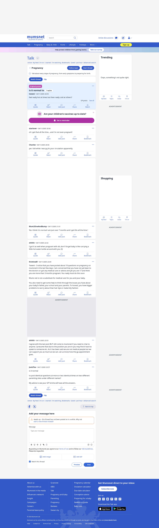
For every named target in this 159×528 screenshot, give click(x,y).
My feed (103, 99)
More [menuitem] (92, 45)
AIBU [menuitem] (53, 487)
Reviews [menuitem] (54, 506)
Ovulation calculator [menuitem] (82, 487)
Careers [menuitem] (30, 506)
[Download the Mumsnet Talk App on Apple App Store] (104, 509)
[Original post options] (93, 86)
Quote (35, 107)
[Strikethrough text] (37, 444)
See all (91, 101)
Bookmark (87, 139)
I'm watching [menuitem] (56, 63)
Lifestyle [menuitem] (72, 45)
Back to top (89, 407)
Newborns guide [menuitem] (81, 502)
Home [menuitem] (62, 45)
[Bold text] (31, 444)
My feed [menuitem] (36, 63)
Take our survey (96, 50)
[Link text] (43, 444)
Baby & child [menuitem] (52, 45)
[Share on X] (34, 406)
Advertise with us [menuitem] (34, 487)
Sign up (126, 45)
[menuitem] (99, 499)
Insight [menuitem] (30, 498)
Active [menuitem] (30, 63)
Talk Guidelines (87, 449)
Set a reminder (63, 120)
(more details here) (110, 520)
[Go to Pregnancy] (30, 68)
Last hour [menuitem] (79, 63)
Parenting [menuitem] (55, 498)
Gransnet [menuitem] (54, 483)
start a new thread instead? (44, 421)
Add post (61, 107)
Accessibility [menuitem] (78, 524)
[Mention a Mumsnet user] (88, 444)
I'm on (127, 99)
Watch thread (36, 79)
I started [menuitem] (48, 63)
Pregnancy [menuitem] (38, 45)
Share (74, 107)
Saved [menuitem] (73, 63)
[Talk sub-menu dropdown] (37, 58)
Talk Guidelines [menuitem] (89, 524)
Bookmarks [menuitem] (66, 63)
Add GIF (79, 457)
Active (119, 99)
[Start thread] (123, 38)
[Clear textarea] (46, 444)
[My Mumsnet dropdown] (130, 38)
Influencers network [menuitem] (35, 494)
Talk (30, 58)
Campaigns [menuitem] (31, 502)
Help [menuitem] (28, 524)
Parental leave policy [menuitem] (35, 510)
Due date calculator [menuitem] (82, 490)
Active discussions (105, 38)
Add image (47, 457)
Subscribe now (107, 489)
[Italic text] (40, 444)
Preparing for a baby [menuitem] (82, 498)
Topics (111, 99)
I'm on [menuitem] (41, 63)
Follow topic (73, 68)
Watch (87, 107)
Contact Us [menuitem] (36, 524)
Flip (45, 79)
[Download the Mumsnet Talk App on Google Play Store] (119, 509)
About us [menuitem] (31, 483)
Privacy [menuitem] (56, 524)
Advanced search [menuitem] (90, 63)
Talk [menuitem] (28, 45)
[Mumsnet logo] (35, 38)
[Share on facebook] (29, 406)
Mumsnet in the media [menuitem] (36, 490)
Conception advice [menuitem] (81, 494)
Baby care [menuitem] (78, 506)
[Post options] (93, 128)
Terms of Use (64, 449)
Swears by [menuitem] (55, 510)
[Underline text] (34, 444)
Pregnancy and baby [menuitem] (59, 494)
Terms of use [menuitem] (47, 524)
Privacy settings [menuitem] (66, 524)
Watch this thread (38, 462)
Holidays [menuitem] (82, 45)
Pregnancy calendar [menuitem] (82, 483)
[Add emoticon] (91, 444)
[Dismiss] (93, 112)
